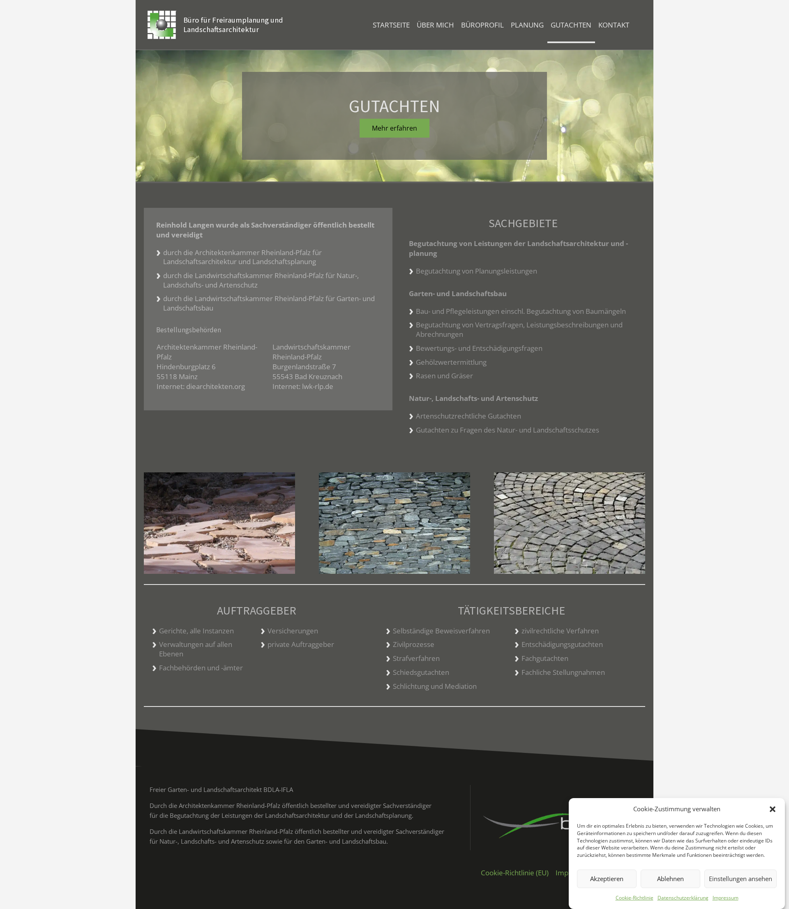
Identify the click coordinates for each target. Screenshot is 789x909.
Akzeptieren (606, 879)
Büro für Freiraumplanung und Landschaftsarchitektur (233, 24)
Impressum (725, 897)
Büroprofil (482, 25)
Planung (527, 25)
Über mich (435, 25)
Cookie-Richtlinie (634, 897)
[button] (772, 809)
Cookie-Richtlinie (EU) (515, 872)
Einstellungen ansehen (740, 879)
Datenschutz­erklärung (683, 897)
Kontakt (613, 25)
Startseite (391, 25)
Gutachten (571, 25)
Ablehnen (670, 879)
